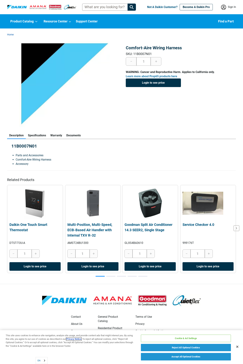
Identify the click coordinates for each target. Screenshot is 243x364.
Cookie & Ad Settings (186, 338)
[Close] (237, 347)
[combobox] (42, 360)
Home (10, 34)
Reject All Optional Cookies (186, 347)
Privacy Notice (73, 339)
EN (39, 360)
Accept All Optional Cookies (185, 356)
